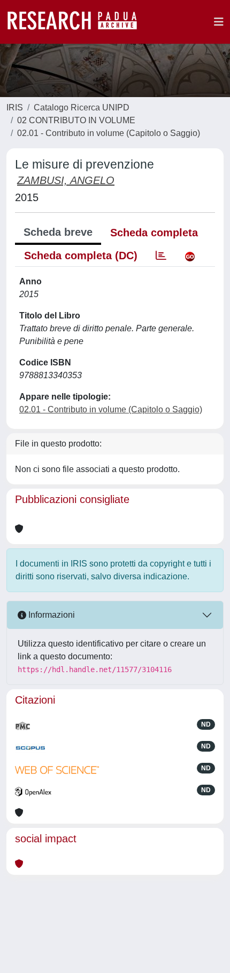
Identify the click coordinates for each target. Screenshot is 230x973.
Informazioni (50, 614)
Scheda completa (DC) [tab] (80, 255)
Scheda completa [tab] (154, 232)
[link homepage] (77, 21)
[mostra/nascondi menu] (219, 22)
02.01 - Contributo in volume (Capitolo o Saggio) (108, 133)
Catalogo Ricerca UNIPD (81, 107)
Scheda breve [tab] (58, 232)
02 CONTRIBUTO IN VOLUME (76, 120)
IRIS (14, 107)
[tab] (161, 255)
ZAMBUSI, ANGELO (65, 180)
